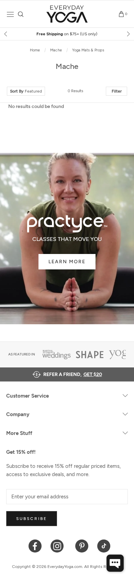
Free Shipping (66, 34)
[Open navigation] (10, 14)
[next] (128, 34)
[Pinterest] (82, 545)
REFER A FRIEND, (72, 374)
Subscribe (31, 518)
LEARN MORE (67, 262)
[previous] (6, 34)
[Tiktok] (104, 545)
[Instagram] (59, 545)
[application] (115, 563)
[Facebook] (35, 545)
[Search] (21, 14)
